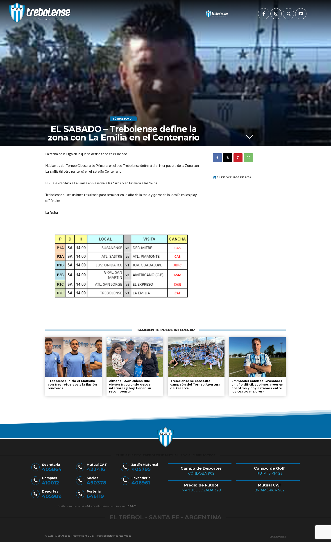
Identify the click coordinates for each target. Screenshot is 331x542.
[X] (288, 13)
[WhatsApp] (248, 157)
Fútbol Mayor (123, 118)
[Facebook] (263, 13)
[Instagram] (276, 13)
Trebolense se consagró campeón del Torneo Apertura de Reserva (195, 384)
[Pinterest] (238, 157)
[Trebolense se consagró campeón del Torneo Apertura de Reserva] (196, 357)
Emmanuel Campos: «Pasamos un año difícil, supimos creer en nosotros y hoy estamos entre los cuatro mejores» (257, 386)
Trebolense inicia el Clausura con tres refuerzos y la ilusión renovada (72, 384)
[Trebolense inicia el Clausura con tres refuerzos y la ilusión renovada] (73, 357)
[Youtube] (300, 13)
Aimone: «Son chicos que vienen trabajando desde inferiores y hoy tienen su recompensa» (130, 386)
